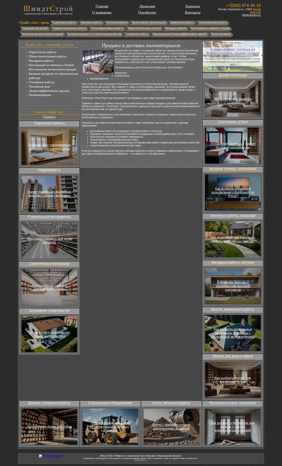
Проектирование (221, 34)
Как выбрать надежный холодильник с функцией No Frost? (233, 192)
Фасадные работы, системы (232, 262)
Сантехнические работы (212, 22)
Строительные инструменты (49, 217)
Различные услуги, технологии (232, 403)
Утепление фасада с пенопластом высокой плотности (233, 286)
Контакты (192, 12)
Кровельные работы (182, 22)
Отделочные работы (64, 22)
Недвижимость (49, 170)
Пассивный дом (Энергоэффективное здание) (180, 34)
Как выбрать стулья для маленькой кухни (233, 379)
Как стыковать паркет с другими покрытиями (49, 287)
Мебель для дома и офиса (233, 356)
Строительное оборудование (110, 403)
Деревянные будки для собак (49, 426)
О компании (101, 12)
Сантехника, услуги (233, 122)
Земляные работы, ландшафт (233, 215)
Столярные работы (137, 34)
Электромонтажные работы (107, 28)
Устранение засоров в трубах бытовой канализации (232, 145)
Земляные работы (91, 22)
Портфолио (147, 12)
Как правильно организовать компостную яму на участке (233, 239)
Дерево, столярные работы (49, 403)
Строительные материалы (49, 263)
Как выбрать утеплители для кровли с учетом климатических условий (233, 426)
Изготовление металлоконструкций (42, 34)
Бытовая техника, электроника (232, 168)
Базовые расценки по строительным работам (94, 34)
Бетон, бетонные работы (171, 403)
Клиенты (193, 6)
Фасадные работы (176, 28)
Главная (102, 6)
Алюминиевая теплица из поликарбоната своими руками (232, 51)
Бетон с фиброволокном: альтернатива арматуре (172, 426)
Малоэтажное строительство (149, 22)
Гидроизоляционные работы (69, 28)
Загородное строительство (49, 310)
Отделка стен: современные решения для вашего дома (49, 146)
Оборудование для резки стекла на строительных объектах (110, 426)
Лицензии (147, 6)
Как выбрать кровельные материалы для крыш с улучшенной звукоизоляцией (233, 333)
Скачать (49, 117)
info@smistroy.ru (251, 15)
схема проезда (255, 11)
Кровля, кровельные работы (233, 309)
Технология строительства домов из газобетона (49, 334)
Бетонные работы (117, 22)
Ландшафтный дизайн (35, 28)
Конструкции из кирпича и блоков (210, 28)
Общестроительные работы (144, 28)
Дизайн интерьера (233, 75)
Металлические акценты (232, 99)
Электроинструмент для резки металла (49, 240)
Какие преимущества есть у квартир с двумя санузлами (49, 193)
